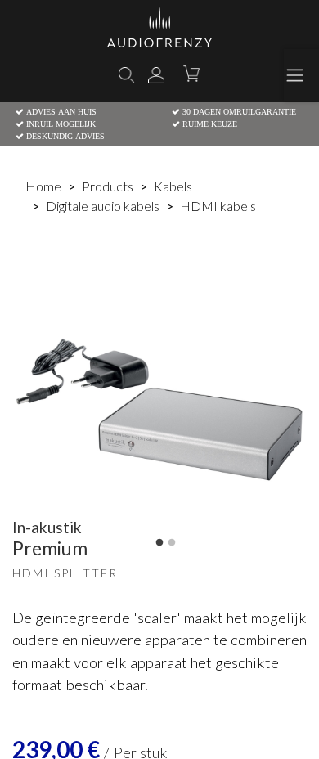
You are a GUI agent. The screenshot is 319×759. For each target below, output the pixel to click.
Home (43, 186)
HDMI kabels (218, 205)
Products (107, 186)
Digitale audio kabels (103, 205)
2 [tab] (172, 543)
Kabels (173, 186)
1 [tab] (159, 543)
